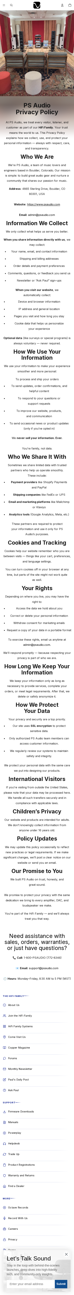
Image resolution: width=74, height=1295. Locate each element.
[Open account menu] (62, 5)
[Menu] (4, 5)
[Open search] (11, 5)
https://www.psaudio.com (43, 204)
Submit (61, 1284)
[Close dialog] (66, 1254)
